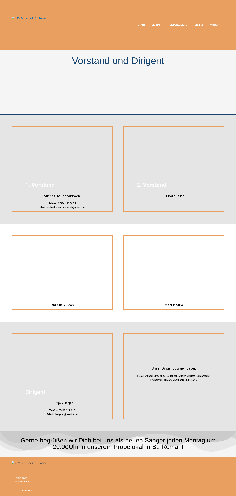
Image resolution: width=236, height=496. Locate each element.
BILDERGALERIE (178, 24)
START (141, 24)
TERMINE (198, 24)
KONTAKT (215, 24)
